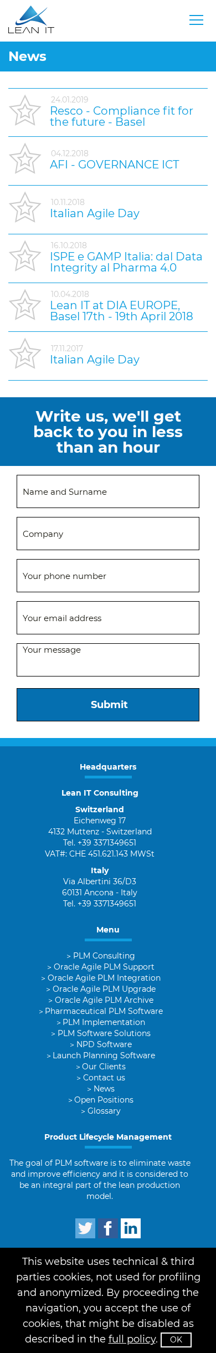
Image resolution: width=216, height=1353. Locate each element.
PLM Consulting (104, 956)
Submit (109, 705)
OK (176, 1340)
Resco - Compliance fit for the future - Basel (121, 116)
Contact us (104, 1078)
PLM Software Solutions (104, 1033)
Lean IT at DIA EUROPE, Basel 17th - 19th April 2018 (121, 311)
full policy (132, 1339)
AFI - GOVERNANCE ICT (114, 164)
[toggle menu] (197, 20)
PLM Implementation (104, 1022)
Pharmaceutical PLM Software (104, 1011)
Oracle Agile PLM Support (104, 967)
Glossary (104, 1111)
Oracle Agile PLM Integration (104, 978)
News (104, 1089)
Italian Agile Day (95, 213)
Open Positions (103, 1100)
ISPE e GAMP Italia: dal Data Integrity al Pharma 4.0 (126, 262)
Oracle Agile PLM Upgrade (104, 989)
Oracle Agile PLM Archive (104, 1000)
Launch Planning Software (104, 1055)
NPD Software (104, 1044)
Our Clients (104, 1067)
